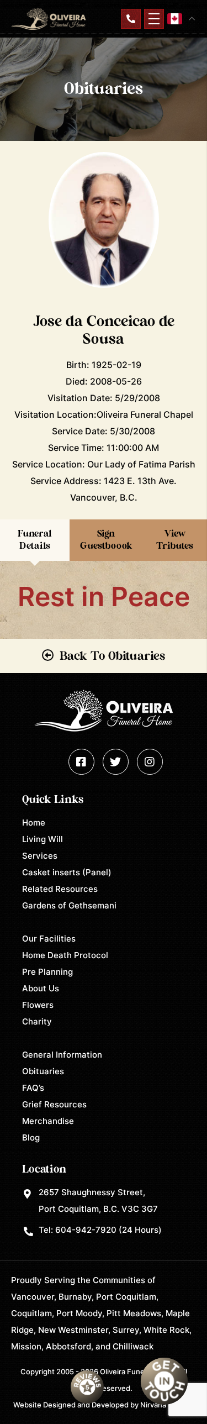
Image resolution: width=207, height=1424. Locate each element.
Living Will (42, 839)
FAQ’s (33, 1088)
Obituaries (43, 1071)
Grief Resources (54, 1104)
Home (33, 822)
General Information (62, 1054)
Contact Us (131, 19)
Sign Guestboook (106, 539)
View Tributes (174, 539)
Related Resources (60, 889)
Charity (37, 1021)
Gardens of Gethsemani (69, 905)
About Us (40, 988)
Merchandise (48, 1121)
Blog (31, 1137)
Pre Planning (47, 971)
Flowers (38, 1005)
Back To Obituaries (112, 656)
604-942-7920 (85, 1230)
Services (39, 855)
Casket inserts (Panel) (67, 872)
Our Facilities (49, 938)
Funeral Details (35, 539)
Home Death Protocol (65, 955)
